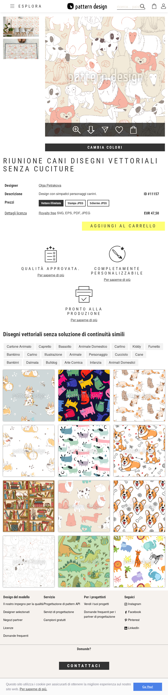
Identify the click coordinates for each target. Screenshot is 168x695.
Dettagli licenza (16, 213)
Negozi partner (13, 620)
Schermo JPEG (98, 203)
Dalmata (32, 362)
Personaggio (98, 354)
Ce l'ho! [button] (147, 686)
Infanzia (95, 362)
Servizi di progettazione (59, 612)
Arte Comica (74, 362)
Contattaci (84, 665)
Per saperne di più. (33, 689)
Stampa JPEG (75, 203)
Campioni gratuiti (55, 620)
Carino (32, 354)
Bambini (13, 362)
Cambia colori (105, 147)
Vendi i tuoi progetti (96, 604)
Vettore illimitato (51, 203)
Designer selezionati (16, 612)
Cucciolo (121, 354)
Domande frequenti (15, 635)
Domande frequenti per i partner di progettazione (100, 614)
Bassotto (65, 346)
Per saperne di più (50, 275)
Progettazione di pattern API (62, 604)
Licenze (8, 628)
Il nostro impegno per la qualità (23, 604)
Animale (75, 354)
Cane (139, 354)
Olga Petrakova (50, 185)
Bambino (13, 354)
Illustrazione (53, 354)
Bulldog (51, 362)
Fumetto (154, 346)
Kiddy (137, 346)
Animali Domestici (122, 362)
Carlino (120, 346)
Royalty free (47, 213)
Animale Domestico (93, 346)
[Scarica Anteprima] (91, 130)
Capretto (45, 346)
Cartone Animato (19, 346)
